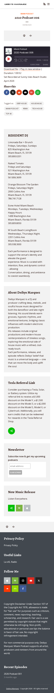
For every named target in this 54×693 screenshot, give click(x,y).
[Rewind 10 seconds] (15, 60)
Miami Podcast (27, 14)
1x (21, 60)
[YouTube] (31, 580)
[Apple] (27, 508)
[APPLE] (24, 35)
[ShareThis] (11, 430)
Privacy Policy (11, 545)
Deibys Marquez (12, 688)
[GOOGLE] (30, 35)
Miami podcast (12, 108)
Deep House (22, 103)
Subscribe (35, 64)
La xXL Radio (10, 561)
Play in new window (30, 69)
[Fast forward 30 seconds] (25, 60)
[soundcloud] (7, 588)
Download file (11, 69)
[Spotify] (19, 508)
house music (36, 103)
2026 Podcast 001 (13, 673)
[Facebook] (23, 588)
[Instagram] (23, 580)
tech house (37, 108)
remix (25, 108)
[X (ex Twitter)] (38, 580)
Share (45, 64)
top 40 (8, 114)
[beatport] (15, 588)
